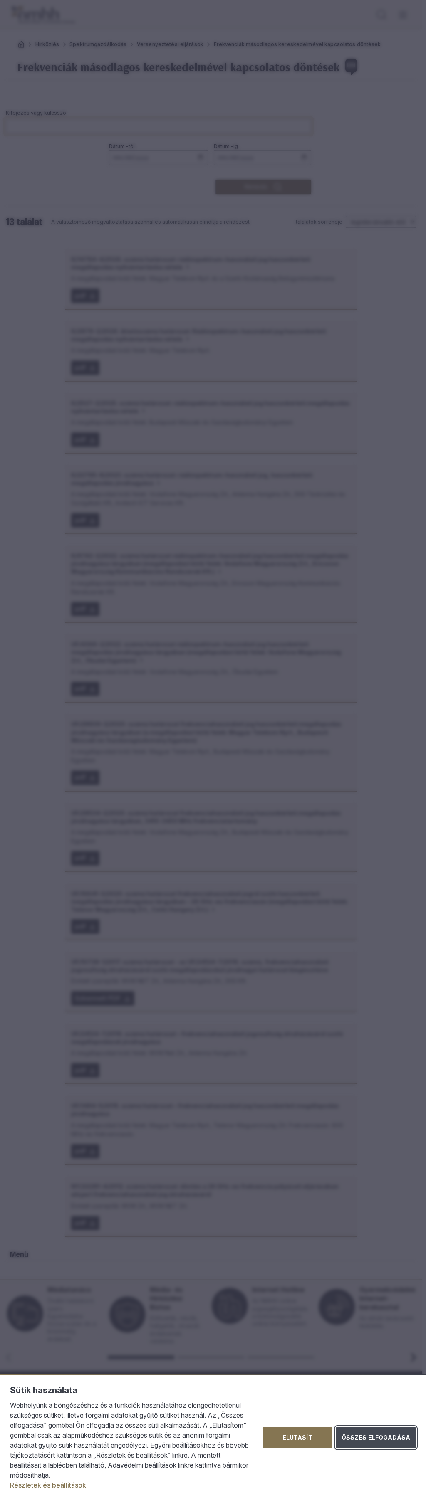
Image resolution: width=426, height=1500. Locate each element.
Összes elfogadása (376, 1437)
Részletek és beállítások (48, 1485)
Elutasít (297, 1437)
